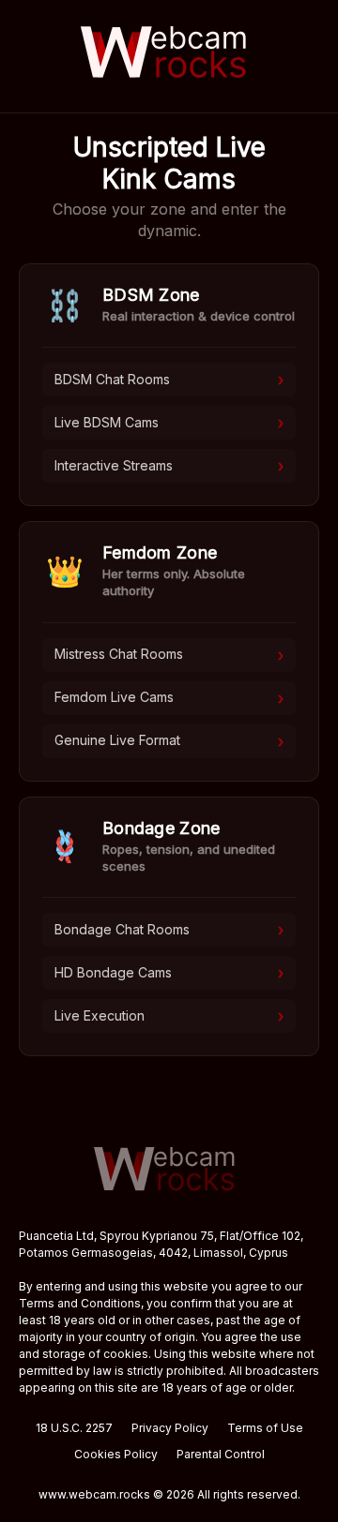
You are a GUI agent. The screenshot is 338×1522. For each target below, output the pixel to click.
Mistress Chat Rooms (169, 655)
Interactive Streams (169, 465)
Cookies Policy (116, 1454)
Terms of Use (265, 1428)
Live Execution (169, 1016)
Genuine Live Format (169, 741)
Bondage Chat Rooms (169, 929)
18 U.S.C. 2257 (74, 1428)
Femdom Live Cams (169, 698)
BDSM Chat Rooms (169, 379)
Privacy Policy (169, 1428)
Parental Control (221, 1454)
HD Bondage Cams (169, 972)
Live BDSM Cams (169, 422)
